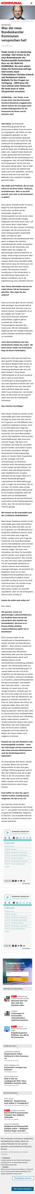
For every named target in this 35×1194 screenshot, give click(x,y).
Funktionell (6, 1158)
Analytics (5, 1167)
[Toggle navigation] (31, 3)
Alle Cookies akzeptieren (22, 1189)
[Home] (11, 3)
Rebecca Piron (12, 1072)
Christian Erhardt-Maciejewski (18, 1105)
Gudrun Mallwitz (13, 1060)
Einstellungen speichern (23, 1178)
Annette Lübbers (13, 1119)
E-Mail (8, 972)
